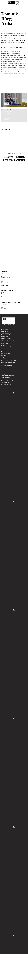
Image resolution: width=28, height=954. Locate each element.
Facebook (18, 82)
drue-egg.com (5, 82)
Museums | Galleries (5, 277)
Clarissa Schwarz (14, 89)
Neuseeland (3, 308)
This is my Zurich (6, 382)
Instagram (12, 82)
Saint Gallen (4, 329)
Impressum (4, 362)
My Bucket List (5, 353)
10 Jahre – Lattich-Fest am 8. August (14, 158)
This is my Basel (5, 377)
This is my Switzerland (7, 375)
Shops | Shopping (6, 338)
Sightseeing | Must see (6, 282)
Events (2, 276)
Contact (3, 360)
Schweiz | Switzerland (9, 290)
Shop (2, 357)
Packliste (3, 355)
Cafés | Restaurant (5, 274)
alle (2, 297)
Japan (2, 307)
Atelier (9, 153)
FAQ (8, 360)
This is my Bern (5, 379)
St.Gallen (4, 271)
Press (11, 360)
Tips (2, 284)
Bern (2, 293)
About (3, 358)
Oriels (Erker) (5, 336)
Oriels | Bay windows (5, 280)
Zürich (2, 295)
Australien (3, 304)
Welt (2, 351)
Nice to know (4, 278)
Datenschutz (11, 362)
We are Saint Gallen (5, 285)
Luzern (2, 296)
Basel (2, 292)
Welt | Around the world (10, 302)
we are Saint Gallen (5, 9)
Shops (2, 281)
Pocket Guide (5, 331)
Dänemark (3, 305)
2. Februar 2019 (4, 28)
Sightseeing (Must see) (7, 340)
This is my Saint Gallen (7, 380)
